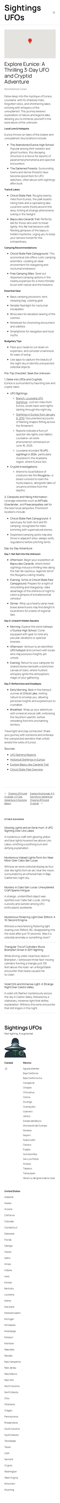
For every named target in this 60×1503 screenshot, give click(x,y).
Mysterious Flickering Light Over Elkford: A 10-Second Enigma (29, 918)
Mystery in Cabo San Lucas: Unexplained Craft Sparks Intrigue (29, 889)
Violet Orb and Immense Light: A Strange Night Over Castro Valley (28, 986)
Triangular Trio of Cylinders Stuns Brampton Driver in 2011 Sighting (24, 948)
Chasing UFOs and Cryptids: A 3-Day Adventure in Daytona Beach (15, 798)
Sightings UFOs (22, 12)
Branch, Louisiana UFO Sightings (29, 400)
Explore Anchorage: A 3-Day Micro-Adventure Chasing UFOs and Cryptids (42, 798)
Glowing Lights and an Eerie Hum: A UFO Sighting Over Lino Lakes (28, 829)
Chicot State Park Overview (26, 769)
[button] (30, 41)
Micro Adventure (12, 88)
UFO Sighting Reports (23, 755)
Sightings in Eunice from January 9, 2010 (35, 416)
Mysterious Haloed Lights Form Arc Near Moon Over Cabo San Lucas (28, 859)
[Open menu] (54, 12)
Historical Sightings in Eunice (27, 759)
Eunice (23, 88)
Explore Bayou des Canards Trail (29, 764)
